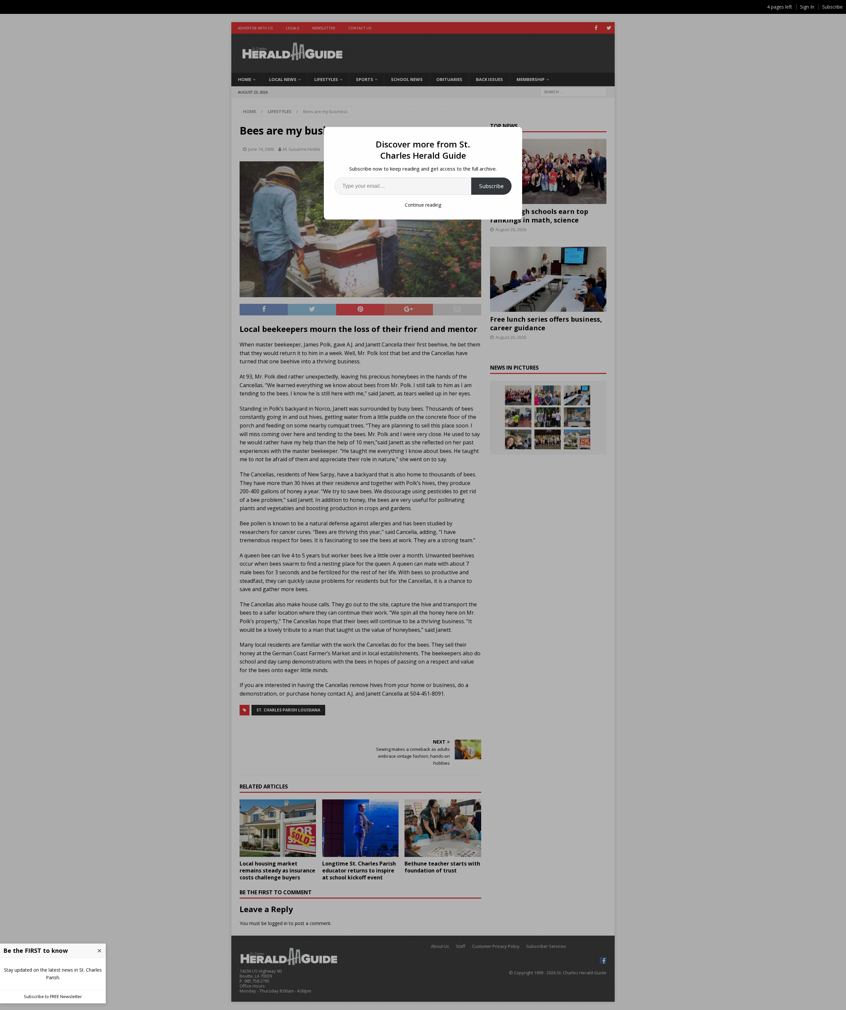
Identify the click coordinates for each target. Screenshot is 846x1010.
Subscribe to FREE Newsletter (53, 996)
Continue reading (423, 205)
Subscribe (491, 186)
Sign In (807, 7)
